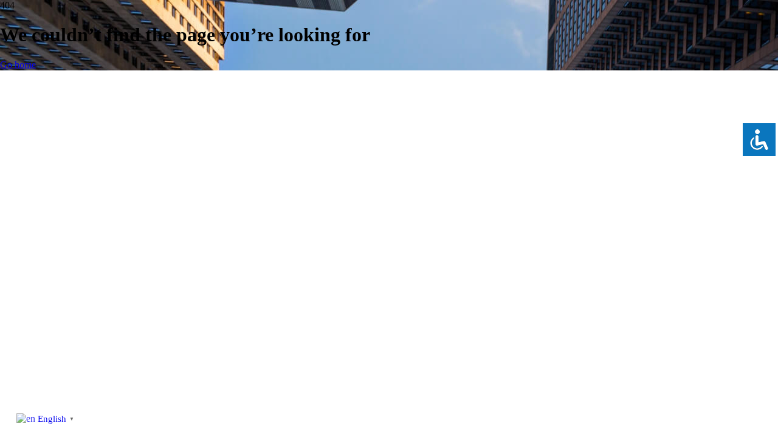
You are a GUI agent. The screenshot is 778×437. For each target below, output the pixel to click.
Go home (18, 64)
